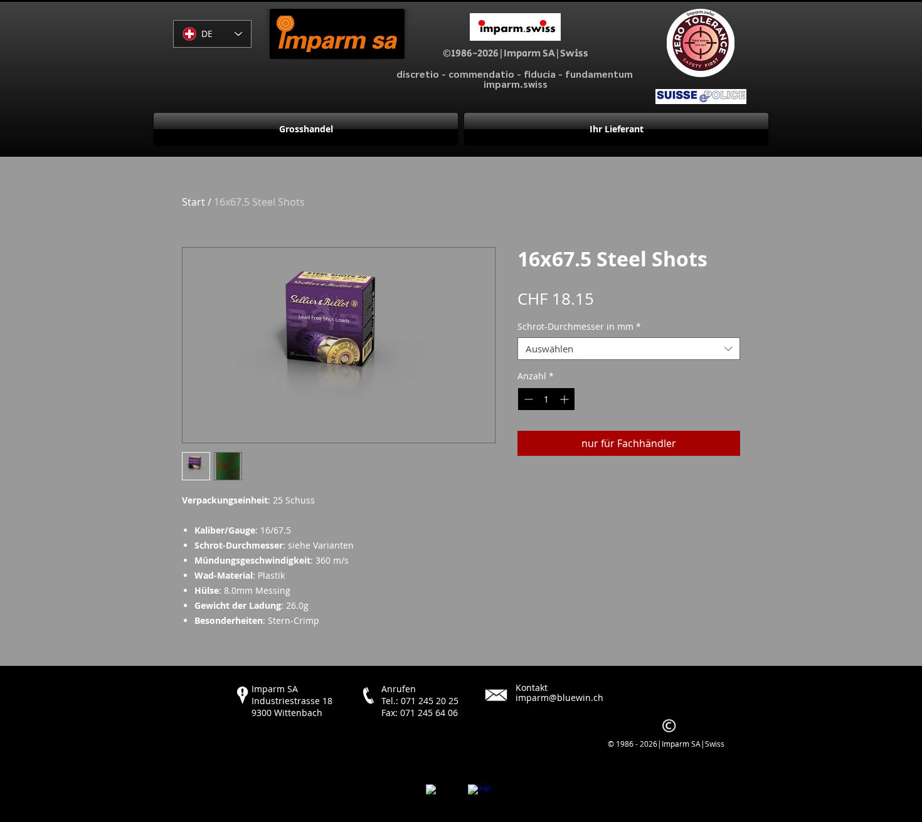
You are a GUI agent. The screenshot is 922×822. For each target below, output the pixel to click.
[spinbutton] (546, 399)
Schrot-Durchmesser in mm (579, 327)
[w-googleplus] (479, 795)
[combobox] (628, 348)
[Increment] (565, 399)
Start (193, 202)
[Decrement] (527, 399)
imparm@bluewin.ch (559, 697)
